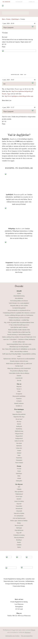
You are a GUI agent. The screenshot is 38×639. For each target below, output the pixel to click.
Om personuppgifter (27, 636)
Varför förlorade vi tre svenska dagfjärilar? (19, 303)
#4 (34, 80)
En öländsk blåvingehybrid (19, 308)
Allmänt (19, 478)
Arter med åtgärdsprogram (19, 518)
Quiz (19, 486)
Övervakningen (19, 409)
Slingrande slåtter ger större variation (19, 305)
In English (19, 1)
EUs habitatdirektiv (19, 515)
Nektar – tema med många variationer (19, 351)
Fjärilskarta (19, 445)
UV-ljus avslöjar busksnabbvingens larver (19, 325)
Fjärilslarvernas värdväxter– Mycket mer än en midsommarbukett (19, 358)
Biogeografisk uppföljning (19, 396)
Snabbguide (19, 426)
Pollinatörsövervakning (19, 535)
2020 (25, 74)
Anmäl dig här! (19, 378)
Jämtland (19, 453)
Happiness (28, 632)
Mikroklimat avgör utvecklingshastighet (19, 346)
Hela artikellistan (19, 298)
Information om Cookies (12, 636)
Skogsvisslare (15, 74)
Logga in (31, 1)
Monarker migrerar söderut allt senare (19, 361)
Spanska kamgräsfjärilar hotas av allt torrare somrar (19, 344)
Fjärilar (19, 547)
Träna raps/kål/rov (19, 491)
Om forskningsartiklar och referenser (19, 300)
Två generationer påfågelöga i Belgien (19, 370)
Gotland (19, 450)
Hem (3, 19)
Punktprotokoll (19, 438)
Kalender (19, 375)
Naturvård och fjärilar (19, 513)
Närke (19, 455)
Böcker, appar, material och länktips (19, 520)
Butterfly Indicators (19, 403)
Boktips (19, 523)
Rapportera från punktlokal (19, 414)
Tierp (21, 74)
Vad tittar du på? (19, 366)
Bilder (19, 476)
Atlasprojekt (19, 511)
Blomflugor (19, 540)
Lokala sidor (19, 448)
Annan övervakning (19, 501)
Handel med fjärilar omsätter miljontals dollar (19, 329)
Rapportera (19, 412)
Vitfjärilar (19, 489)
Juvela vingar (19, 496)
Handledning (19, 428)
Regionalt (19, 503)
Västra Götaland (19, 462)
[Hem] (19, 5)
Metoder (19, 424)
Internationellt (19, 508)
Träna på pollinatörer (19, 537)
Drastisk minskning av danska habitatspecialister (19, 334)
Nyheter (19, 293)
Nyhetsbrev (19, 398)
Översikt (19, 468)
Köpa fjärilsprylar (19, 530)
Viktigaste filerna (19, 433)
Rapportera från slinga (19, 416)
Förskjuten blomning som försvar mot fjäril (19, 317)
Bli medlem (6, 1)
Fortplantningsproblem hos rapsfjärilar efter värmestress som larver (19, 313)
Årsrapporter (19, 393)
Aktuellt (19, 291)
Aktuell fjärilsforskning (19, 296)
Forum (8, 19)
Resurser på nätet (19, 525)
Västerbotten (19, 457)
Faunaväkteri (19, 506)
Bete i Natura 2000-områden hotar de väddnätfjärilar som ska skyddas (19, 349)
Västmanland (19, 460)
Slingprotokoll (19, 436)
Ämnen (19, 471)
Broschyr (19, 421)
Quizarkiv (19, 499)
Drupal (33, 630)
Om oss (19, 384)
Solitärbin (19, 544)
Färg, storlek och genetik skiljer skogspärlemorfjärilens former (19, 322)
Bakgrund (19, 386)
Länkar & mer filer (19, 441)
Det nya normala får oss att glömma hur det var (19, 310)
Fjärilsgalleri (19, 480)
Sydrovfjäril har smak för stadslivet (19, 327)
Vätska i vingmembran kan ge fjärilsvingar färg (19, 332)
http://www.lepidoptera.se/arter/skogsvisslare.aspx (19, 96)
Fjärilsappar (19, 528)
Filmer (19, 391)
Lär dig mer (19, 484)
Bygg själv (19, 532)
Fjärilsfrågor (15, 19)
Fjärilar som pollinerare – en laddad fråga (19, 320)
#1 (34, 23)
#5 (34, 107)
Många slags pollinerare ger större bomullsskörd (19, 368)
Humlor (19, 542)
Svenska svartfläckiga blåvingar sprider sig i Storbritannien (19, 315)
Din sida (19, 380)
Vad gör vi (19, 389)
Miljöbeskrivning (19, 431)
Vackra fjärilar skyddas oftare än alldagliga (19, 373)
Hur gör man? (19, 419)
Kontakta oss (19, 406)
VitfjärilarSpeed (19, 494)
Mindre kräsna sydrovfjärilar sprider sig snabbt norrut (19, 363)
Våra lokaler (19, 443)
